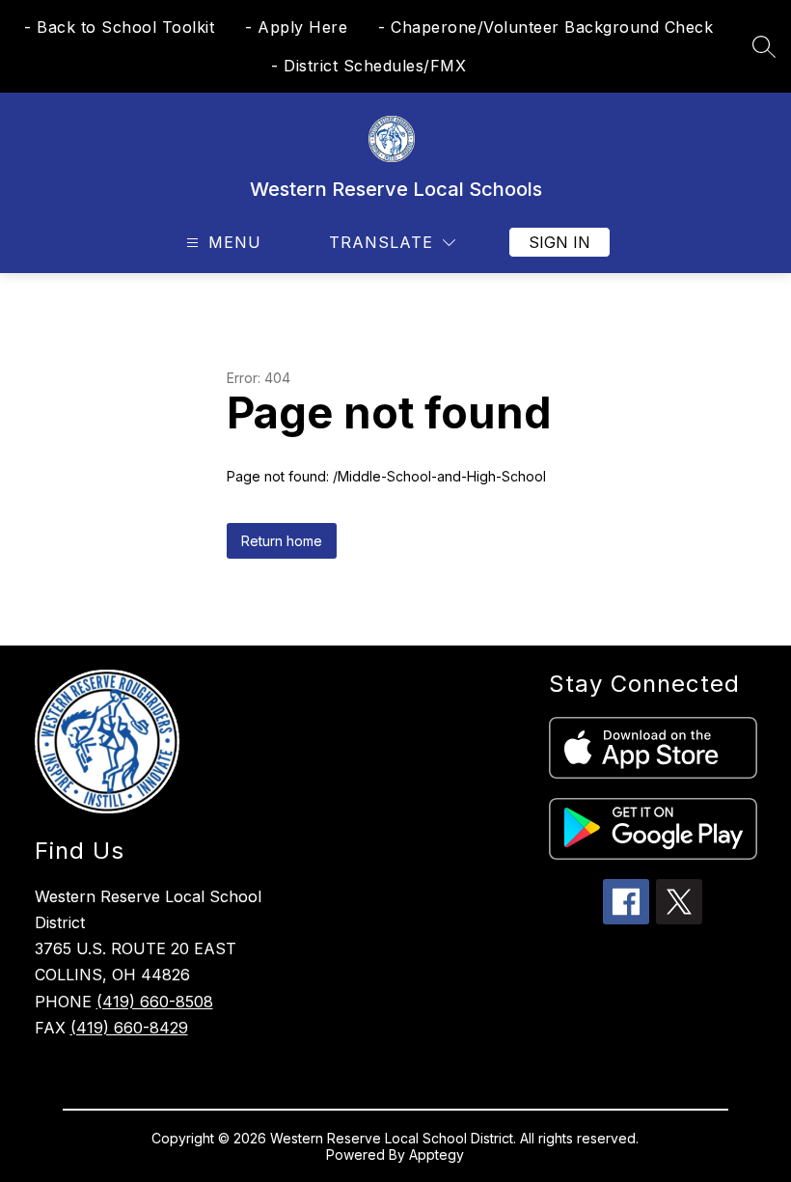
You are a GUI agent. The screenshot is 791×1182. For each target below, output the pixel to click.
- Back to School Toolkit (119, 27)
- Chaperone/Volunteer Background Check (545, 27)
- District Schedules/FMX (368, 65)
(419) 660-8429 (129, 1027)
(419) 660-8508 (154, 1001)
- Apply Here (296, 27)
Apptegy (436, 1154)
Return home (281, 541)
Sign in (559, 242)
